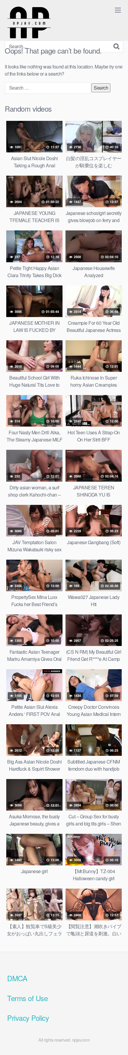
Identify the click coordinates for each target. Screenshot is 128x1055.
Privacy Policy (28, 1017)
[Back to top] (117, 1042)
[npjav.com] (29, 22)
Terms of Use (27, 998)
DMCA (17, 978)
